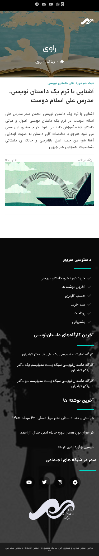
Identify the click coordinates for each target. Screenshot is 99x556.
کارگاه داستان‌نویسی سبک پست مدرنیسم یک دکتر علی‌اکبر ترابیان (55, 367)
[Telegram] (75, 482)
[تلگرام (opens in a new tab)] (37, 4)
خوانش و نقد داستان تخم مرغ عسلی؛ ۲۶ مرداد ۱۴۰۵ (53, 418)
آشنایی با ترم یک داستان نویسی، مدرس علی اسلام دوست (51, 96)
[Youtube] (29, 482)
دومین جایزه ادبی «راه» (76, 447)
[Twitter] (44, 482)
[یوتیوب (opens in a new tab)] (51, 4)
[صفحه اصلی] (62, 62)
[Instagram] (59, 482)
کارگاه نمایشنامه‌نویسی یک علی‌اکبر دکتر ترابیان (58, 354)
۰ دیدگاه (83, 160)
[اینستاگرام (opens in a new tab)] (58, 4)
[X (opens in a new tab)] (63, 4)
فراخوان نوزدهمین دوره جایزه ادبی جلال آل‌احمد (57, 433)
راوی (38, 62)
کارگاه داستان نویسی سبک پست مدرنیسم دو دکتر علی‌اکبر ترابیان (55, 383)
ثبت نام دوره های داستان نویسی (71, 83)
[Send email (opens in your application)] (43, 4)
